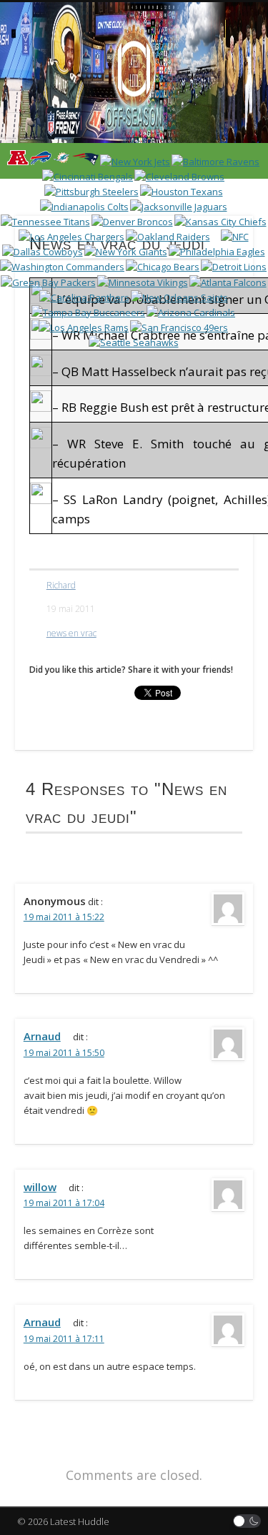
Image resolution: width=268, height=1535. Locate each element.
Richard (61, 585)
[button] (247, 1521)
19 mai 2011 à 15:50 (64, 1053)
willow (40, 1187)
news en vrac (71, 633)
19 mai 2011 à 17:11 (64, 1339)
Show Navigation (216, 128)
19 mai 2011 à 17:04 (64, 1203)
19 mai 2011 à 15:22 (64, 917)
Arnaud (42, 1036)
